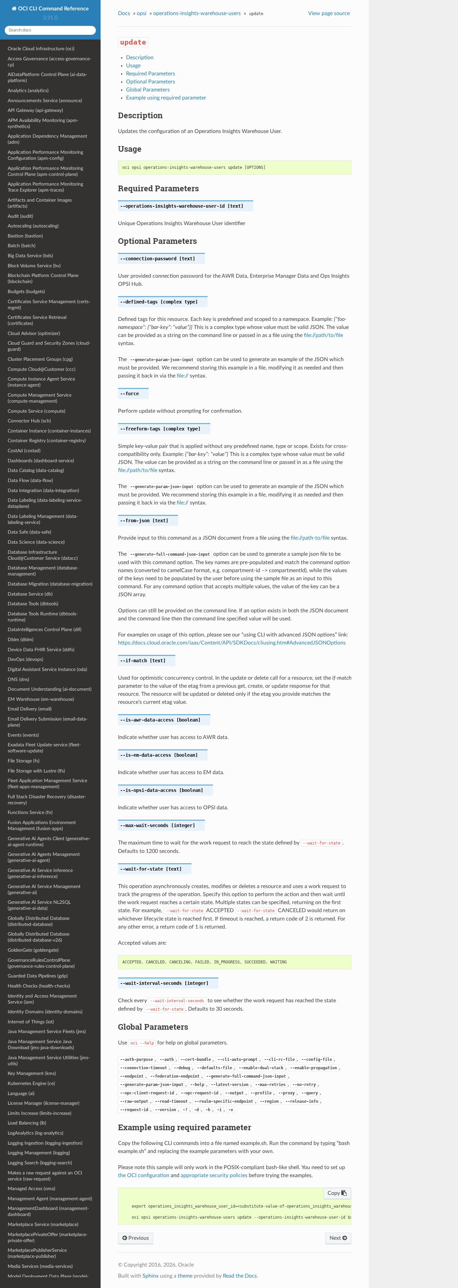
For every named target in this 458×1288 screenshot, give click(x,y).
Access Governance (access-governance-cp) (49, 61)
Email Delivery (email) (30, 708)
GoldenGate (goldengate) (33, 950)
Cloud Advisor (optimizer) (34, 333)
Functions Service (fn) (30, 812)
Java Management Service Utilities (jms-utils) (49, 1060)
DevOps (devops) (25, 659)
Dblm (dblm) (21, 639)
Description (140, 57)
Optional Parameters (150, 81)
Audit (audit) (20, 216)
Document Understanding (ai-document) (50, 689)
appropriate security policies (214, 1175)
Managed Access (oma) (31, 1188)
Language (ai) (21, 1093)
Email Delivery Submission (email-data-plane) (48, 722)
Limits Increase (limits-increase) (39, 1113)
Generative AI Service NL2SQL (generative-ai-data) (39, 905)
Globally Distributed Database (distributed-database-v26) (38, 937)
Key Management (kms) (32, 1073)
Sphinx (150, 1276)
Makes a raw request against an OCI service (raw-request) (45, 1175)
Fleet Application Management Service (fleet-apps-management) (47, 783)
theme (185, 1276)
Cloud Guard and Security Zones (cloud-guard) (49, 346)
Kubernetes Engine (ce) (31, 1083)
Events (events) (23, 735)
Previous (138, 1238)
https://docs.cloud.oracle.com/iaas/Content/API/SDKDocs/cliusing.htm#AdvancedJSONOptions (232, 643)
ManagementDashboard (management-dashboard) (48, 1211)
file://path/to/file (323, 335)
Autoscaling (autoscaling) (33, 225)
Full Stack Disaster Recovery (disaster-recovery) (47, 799)
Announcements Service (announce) (45, 100)
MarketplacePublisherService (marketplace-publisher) (37, 1253)
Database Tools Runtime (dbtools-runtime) (43, 616)
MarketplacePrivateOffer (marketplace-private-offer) (48, 1237)
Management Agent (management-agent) (50, 1198)
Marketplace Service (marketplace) (43, 1224)
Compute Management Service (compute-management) (39, 398)
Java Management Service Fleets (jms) (47, 1031)
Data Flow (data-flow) (30, 480)
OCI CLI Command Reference (53, 8)
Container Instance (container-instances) (49, 430)
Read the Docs (240, 1276)
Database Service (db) (30, 594)
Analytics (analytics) (28, 90)
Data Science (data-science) (36, 542)
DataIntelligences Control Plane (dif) (44, 629)
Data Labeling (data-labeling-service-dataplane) (45, 503)
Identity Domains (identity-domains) (45, 1011)
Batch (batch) (22, 245)
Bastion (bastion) (25, 236)
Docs (124, 13)
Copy (334, 1193)
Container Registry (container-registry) (47, 440)
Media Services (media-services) (40, 1266)
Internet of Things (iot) (31, 1021)
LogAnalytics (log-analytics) (35, 1133)
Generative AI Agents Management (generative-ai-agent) (44, 857)
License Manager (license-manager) (43, 1103)
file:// (182, 376)
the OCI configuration (143, 1175)
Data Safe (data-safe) (29, 532)
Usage (133, 65)
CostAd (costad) (24, 450)
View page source (329, 13)
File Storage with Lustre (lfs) (36, 770)
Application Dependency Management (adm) (47, 139)
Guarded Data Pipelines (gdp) (38, 975)
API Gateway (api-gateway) (35, 110)
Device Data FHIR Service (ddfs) (41, 649)
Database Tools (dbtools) (33, 603)
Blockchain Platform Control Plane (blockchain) (43, 278)
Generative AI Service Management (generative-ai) (44, 889)
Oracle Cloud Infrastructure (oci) (41, 48)
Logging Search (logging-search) (40, 1162)
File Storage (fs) (24, 760)
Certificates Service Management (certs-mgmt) (49, 304)
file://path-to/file (310, 538)
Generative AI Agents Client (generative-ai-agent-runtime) (49, 841)
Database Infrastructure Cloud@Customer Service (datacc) (43, 555)
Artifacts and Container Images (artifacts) (40, 203)
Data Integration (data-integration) (43, 490)
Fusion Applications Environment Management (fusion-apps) (42, 825)
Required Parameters (150, 73)
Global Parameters (148, 89)
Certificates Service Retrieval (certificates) (37, 320)
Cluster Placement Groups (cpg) (40, 359)
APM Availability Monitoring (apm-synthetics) (43, 123)
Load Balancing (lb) (27, 1123)
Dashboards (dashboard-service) (41, 460)
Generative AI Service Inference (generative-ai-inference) (40, 873)
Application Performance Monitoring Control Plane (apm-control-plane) (45, 171)
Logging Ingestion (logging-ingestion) (45, 1143)
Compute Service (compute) (36, 411)
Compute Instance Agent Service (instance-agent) (41, 382)
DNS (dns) (18, 679)
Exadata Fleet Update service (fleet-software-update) (44, 747)
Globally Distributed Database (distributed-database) (38, 921)
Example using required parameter (166, 97)
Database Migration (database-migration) (50, 584)
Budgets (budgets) (26, 291)
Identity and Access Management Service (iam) (42, 999)
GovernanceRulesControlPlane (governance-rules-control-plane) (41, 963)
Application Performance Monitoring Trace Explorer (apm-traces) (45, 187)
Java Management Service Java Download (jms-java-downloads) (41, 1044)
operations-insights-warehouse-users (197, 13)
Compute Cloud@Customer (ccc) (41, 369)
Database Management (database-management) (43, 571)
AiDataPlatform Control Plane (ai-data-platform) (47, 77)
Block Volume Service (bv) (34, 265)
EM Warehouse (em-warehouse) (41, 699)
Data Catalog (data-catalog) (36, 470)
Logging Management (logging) (39, 1152)
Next (336, 1238)
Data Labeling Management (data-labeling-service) (43, 519)
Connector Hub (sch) (29, 420)
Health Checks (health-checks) (39, 986)
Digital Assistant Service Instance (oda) (47, 669)
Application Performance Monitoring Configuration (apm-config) (45, 155)
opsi (142, 13)
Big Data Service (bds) (30, 255)
